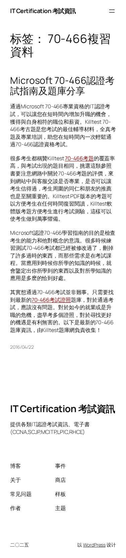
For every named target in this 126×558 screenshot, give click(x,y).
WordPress (94, 545)
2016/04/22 (22, 347)
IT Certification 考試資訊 (43, 11)
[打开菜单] (112, 11)
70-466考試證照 (51, 299)
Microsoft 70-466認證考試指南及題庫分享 (62, 85)
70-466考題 (79, 158)
